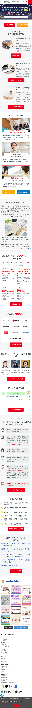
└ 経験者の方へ (5, 640)
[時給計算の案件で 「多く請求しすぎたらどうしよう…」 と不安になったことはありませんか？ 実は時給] (5, 589)
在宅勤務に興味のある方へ (16, 80)
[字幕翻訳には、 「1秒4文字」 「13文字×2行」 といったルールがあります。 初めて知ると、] (16, 610)
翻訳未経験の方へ (16, 55)
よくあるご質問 (4, 666)
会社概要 (3, 669)
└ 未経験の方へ (5, 639)
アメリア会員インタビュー (6, 644)
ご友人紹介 (3, 654)
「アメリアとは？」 (5, 636)
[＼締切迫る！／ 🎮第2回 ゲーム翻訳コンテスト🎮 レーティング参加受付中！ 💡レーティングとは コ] (16, 589)
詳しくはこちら (25, 248)
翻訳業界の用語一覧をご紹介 (10, 565)
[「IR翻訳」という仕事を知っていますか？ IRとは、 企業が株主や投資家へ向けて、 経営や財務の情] (5, 600)
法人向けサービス (4, 658)
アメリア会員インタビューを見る (16, 379)
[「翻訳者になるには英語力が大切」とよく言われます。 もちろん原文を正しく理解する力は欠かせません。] (16, 620)
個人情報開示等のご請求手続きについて (9, 682)
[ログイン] (26, 2)
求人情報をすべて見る (16, 304)
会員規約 (3, 675)
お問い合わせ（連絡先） (6, 667)
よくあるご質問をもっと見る (16, 528)
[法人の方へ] (23, 2)
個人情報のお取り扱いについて (7, 680)
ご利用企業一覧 (4, 661)
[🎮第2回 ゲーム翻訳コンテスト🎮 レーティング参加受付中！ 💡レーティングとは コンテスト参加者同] (16, 600)
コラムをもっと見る (16, 570)
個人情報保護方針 (4, 679)
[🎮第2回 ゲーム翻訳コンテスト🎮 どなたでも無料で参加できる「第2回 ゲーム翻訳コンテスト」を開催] (26, 600)
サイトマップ (4, 671)
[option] (16, 12)
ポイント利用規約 (4, 677)
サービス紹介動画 (4, 660)
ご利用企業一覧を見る (16, 344)
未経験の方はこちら (9, 192)
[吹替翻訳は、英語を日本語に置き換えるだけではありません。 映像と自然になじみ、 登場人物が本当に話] (26, 589)
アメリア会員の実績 (5, 646)
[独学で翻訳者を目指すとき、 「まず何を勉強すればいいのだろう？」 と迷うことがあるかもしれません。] (26, 620)
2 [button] (16, 20)
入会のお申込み (9, 24)
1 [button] (13, 20)
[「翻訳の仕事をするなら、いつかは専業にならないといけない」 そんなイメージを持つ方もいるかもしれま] (5, 610)
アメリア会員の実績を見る (16, 409)
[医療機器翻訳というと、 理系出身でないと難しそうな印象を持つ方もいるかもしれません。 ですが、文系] (26, 610)
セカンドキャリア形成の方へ (16, 106)
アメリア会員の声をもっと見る (16, 490)
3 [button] (18, 20)
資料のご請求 (22, 24)
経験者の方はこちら (23, 192)
